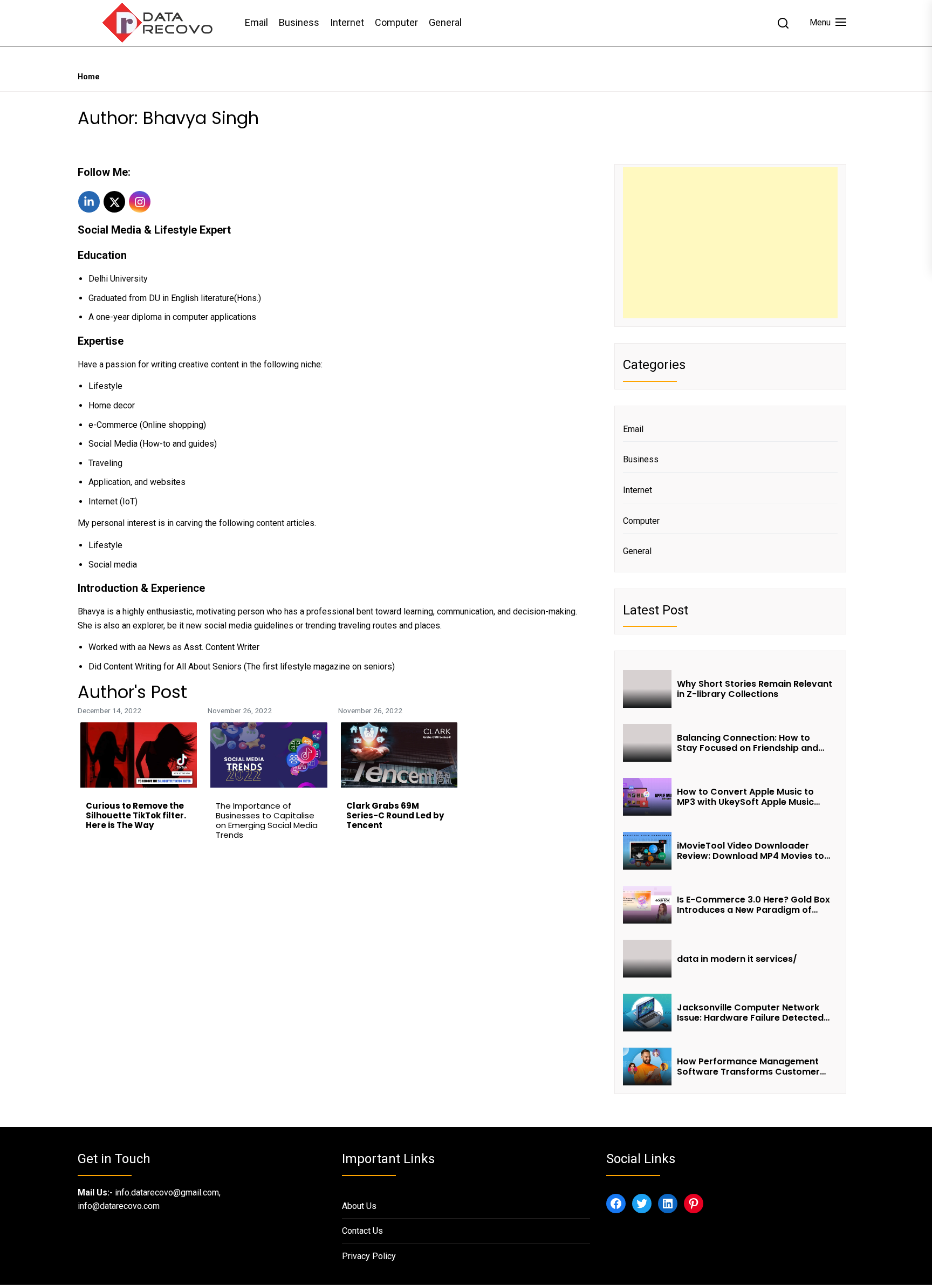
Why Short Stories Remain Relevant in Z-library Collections (754, 689)
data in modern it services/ (738, 959)
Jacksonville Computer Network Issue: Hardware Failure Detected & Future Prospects (750, 1012)
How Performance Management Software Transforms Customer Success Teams (748, 1066)
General (445, 22)
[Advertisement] (730, 242)
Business (299, 22)
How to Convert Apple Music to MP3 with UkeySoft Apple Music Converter (745, 797)
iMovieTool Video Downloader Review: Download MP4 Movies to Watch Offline (750, 850)
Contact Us (362, 1231)
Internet (347, 22)
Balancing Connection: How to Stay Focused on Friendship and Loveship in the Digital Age (747, 743)
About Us (359, 1206)
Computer (396, 22)
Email (256, 22)
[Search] (783, 23)
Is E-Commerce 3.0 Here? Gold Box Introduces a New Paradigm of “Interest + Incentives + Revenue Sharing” (753, 904)
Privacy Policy (369, 1256)
